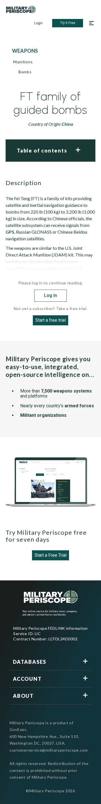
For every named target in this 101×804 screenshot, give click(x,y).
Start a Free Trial (50, 555)
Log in (50, 295)
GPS (10, 231)
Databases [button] (29, 662)
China (67, 124)
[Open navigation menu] (91, 23)
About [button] (23, 696)
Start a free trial (50, 320)
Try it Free (67, 23)
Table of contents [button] (42, 150)
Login (38, 23)
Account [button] (27, 679)
